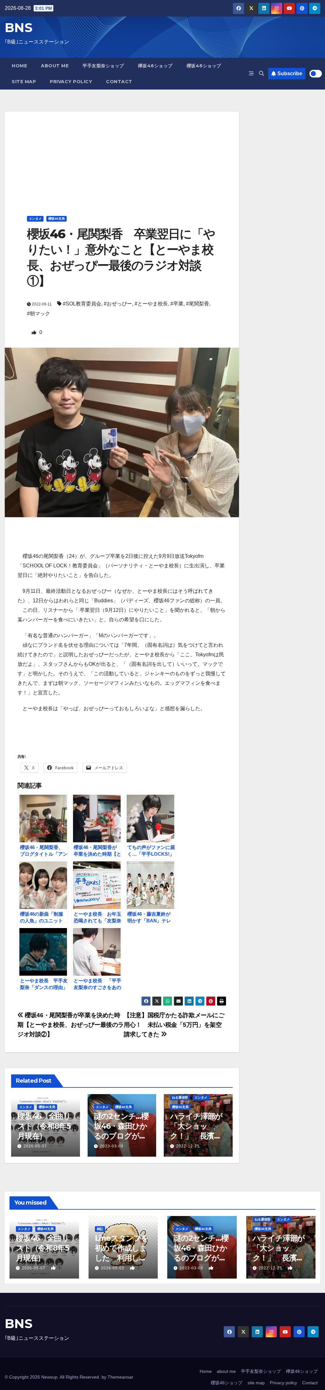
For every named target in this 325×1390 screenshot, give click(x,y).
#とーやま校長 (151, 303)
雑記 (100, 1229)
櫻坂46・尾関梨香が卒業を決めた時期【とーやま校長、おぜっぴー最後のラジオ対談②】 (70, 1025)
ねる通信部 (180, 1097)
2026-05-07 (35, 1146)
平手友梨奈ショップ (103, 66)
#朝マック (38, 313)
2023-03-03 (111, 1146)
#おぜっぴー (118, 303)
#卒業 (176, 303)
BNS (18, 27)
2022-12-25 (188, 1146)
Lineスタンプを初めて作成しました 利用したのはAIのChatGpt (122, 1257)
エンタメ (35, 218)
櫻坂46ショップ (204, 66)
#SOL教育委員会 (82, 303)
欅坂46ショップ (155, 66)
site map (24, 81)
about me (55, 66)
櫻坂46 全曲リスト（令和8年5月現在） (43, 1126)
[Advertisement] (122, 156)
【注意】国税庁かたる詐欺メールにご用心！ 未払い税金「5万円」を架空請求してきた (174, 1025)
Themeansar (120, 1377)
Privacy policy (71, 81)
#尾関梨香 (197, 303)
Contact (119, 81)
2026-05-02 (113, 1268)
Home (19, 66)
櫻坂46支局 (56, 218)
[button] (261, 73)
